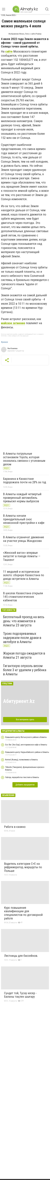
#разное (4, 342)
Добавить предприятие (25, 784)
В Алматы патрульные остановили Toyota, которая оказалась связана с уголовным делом (24, 459)
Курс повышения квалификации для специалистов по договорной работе (23, 913)
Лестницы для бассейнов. (21, 956)
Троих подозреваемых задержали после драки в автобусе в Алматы (22, 637)
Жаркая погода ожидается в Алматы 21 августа (24, 655)
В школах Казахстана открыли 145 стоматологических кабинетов (23, 596)
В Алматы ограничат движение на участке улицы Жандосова (23, 539)
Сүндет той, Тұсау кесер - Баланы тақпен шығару (20, 995)
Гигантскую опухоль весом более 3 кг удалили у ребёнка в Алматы (24, 670)
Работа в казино (15, 827)
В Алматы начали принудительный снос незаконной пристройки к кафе (23, 519)
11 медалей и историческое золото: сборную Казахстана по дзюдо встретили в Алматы (23, 575)
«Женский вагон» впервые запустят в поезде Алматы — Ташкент (21, 556)
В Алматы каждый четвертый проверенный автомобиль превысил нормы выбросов (22, 497)
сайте (9, 51)
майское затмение (13, 323)
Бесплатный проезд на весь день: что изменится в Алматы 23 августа (23, 621)
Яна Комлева (12, 348)
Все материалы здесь (25, 719)
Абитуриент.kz (19, 701)
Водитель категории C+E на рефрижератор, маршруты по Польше (23, 867)
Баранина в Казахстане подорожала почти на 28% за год (24, 480)
